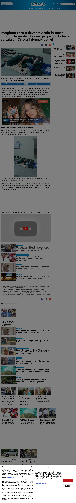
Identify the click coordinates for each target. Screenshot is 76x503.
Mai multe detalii (10, 477)
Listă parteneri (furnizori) (40, 483)
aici (12, 491)
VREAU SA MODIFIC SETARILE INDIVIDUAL (67, 485)
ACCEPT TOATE (67, 480)
